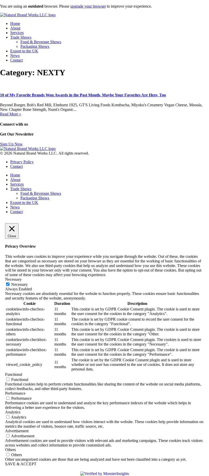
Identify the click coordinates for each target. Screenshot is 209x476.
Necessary (19, 284)
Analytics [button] (12, 412)
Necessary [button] (13, 279)
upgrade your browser (88, 6)
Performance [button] (15, 393)
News (15, 55)
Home (15, 23)
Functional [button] (13, 374)
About (15, 28)
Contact (16, 60)
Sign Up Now (11, 144)
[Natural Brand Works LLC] (28, 15)
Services (17, 33)
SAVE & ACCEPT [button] (20, 464)
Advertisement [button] (17, 431)
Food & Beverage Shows (40, 42)
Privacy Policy (22, 162)
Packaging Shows (34, 46)
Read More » (10, 114)
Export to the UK (24, 51)
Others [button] (10, 450)
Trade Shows (20, 37)
